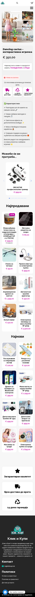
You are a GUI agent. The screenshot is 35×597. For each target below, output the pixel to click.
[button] (4, 27)
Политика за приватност (10, 579)
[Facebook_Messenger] (5, 592)
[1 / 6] (17, 27)
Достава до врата (8, 582)
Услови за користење (9, 576)
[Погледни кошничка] (32, 3)
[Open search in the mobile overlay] (17, 3)
